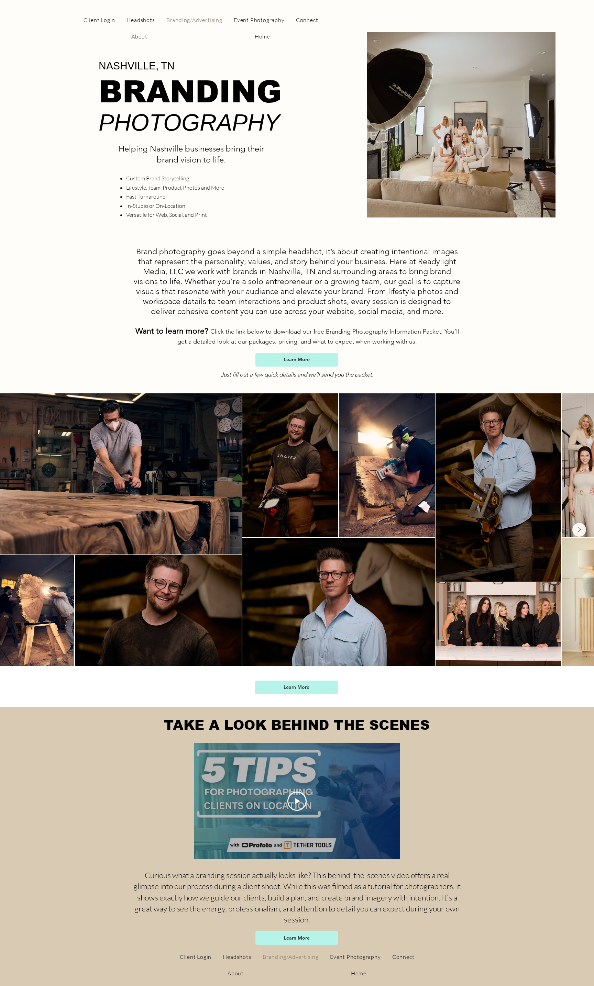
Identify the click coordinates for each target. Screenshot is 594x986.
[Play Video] (297, 801)
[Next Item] (579, 530)
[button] (296, 360)
